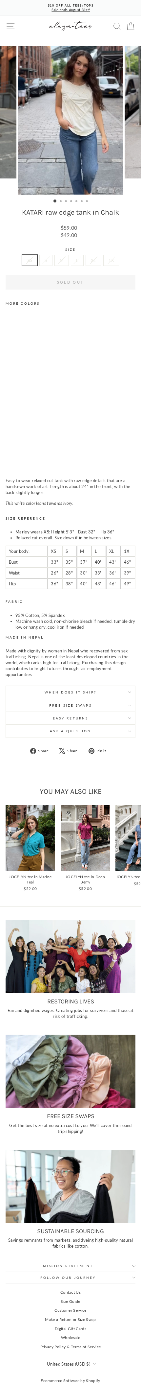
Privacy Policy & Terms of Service (70, 1346)
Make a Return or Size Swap (70, 1319)
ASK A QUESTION (70, 731)
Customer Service (70, 1310)
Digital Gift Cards (70, 1328)
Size (70, 249)
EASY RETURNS (70, 718)
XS (29, 260)
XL (93, 260)
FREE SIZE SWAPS (70, 705)
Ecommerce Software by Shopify (70, 1380)
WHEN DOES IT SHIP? (71, 692)
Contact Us (70, 1292)
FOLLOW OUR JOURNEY (68, 1278)
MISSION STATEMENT (68, 1266)
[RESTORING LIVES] (70, 956)
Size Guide (70, 1301)
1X (111, 260)
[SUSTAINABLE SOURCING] (70, 1186)
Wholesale (70, 1337)
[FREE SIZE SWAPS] (70, 1071)
